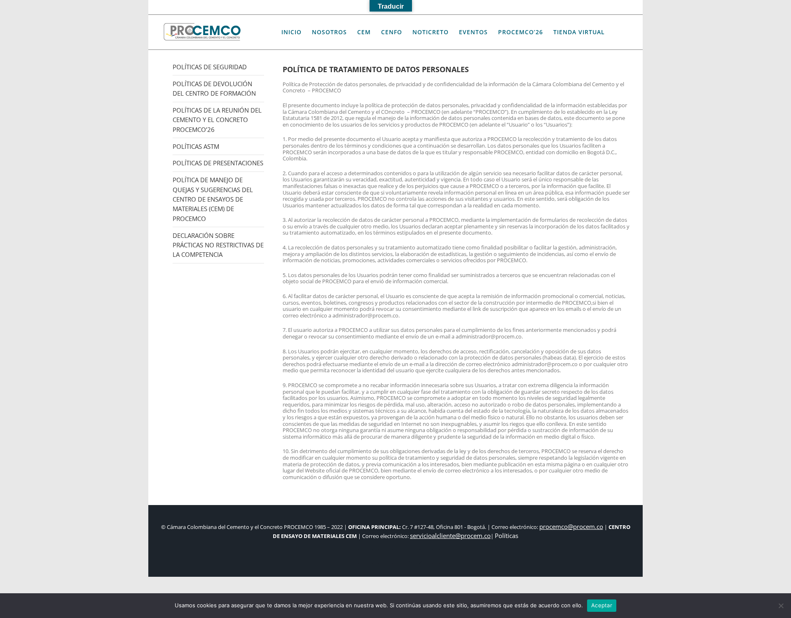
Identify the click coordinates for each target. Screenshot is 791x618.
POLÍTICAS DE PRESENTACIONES (218, 163)
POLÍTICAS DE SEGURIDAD (210, 67)
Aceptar (601, 605)
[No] (781, 606)
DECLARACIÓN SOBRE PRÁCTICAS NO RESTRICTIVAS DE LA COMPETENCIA (218, 245)
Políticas (506, 535)
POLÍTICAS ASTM (196, 146)
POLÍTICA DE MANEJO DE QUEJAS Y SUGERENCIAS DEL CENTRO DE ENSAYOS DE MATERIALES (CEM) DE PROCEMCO (213, 199)
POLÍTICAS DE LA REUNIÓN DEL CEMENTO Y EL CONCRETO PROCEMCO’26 (217, 120)
